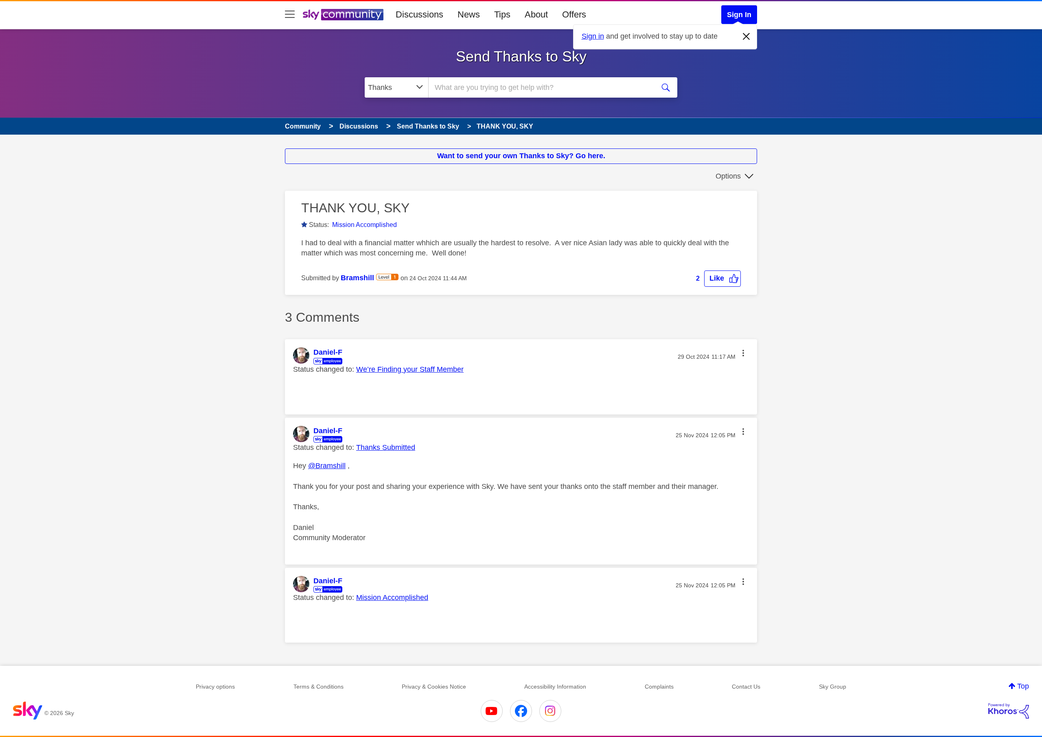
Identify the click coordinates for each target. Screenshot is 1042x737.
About (536, 14)
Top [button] (1023, 686)
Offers (574, 14)
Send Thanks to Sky (521, 56)
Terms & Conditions (318, 686)
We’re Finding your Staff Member (410, 369)
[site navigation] (290, 15)
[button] (722, 278)
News (469, 14)
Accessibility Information (555, 686)
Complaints (659, 686)
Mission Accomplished (364, 224)
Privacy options (215, 686)
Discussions (419, 14)
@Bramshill (327, 466)
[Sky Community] (343, 15)
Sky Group (832, 686)
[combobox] (540, 87)
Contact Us (746, 686)
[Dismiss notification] (746, 36)
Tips (502, 14)
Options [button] (728, 176)
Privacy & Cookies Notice (434, 686)
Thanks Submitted (385, 447)
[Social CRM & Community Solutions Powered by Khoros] (1008, 711)
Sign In (739, 15)
